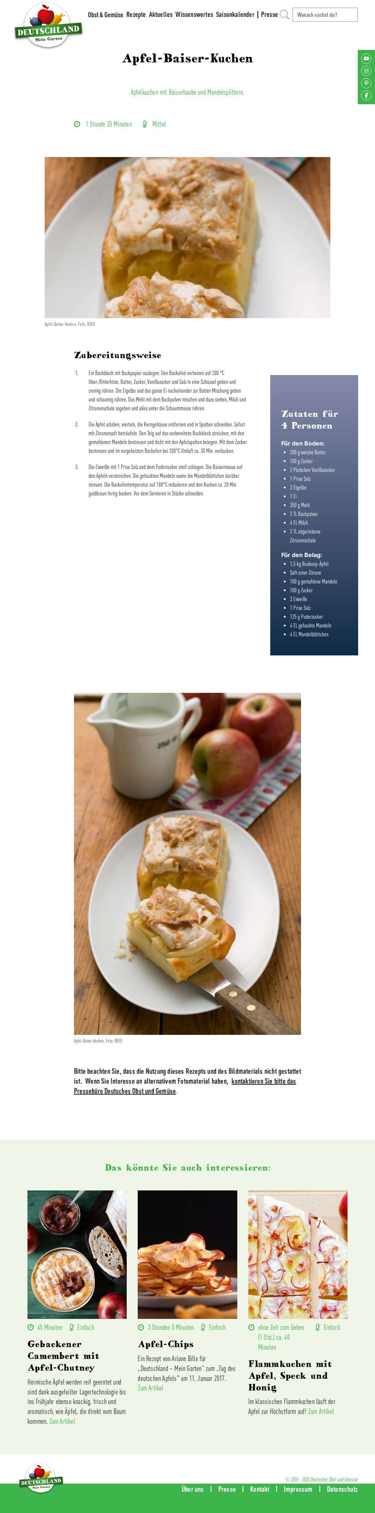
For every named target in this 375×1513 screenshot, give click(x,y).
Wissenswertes (194, 14)
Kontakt (259, 1489)
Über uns (193, 1489)
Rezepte (136, 14)
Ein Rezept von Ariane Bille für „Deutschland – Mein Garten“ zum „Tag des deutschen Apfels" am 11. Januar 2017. (186, 1368)
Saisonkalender (235, 14)
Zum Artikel (62, 1421)
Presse (269, 14)
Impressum (298, 1489)
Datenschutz (342, 1489)
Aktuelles (161, 14)
